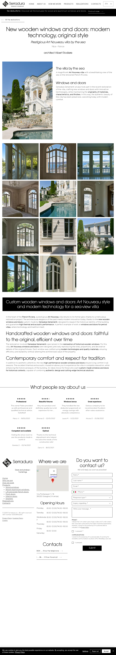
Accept (106, 651)
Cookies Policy (18, 518)
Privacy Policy (7, 518)
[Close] (113, 651)
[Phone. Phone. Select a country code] (75, 492)
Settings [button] (85, 651)
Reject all (95, 651)
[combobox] (92, 498)
